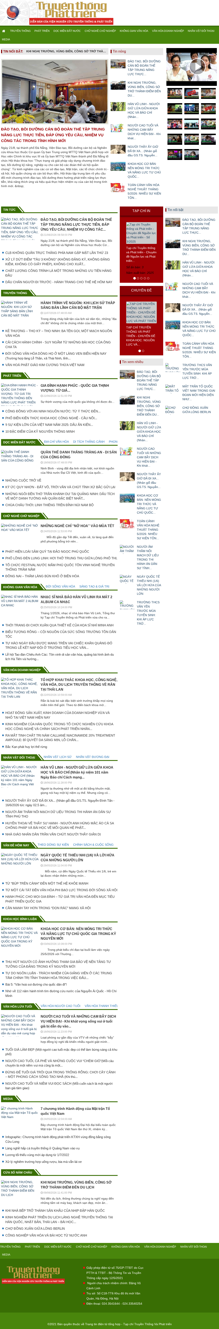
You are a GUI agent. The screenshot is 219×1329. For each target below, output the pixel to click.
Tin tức (9, 209)
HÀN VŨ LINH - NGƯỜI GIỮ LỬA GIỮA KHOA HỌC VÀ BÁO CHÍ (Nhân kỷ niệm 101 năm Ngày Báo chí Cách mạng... (77, 772)
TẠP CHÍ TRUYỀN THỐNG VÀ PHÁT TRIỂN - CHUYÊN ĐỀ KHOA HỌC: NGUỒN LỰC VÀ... (140, 336)
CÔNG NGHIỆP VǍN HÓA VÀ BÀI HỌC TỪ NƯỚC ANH (46, 1235)
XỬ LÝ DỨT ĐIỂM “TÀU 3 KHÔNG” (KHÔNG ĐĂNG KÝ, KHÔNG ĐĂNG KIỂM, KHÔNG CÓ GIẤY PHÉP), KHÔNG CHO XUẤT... (57, 262)
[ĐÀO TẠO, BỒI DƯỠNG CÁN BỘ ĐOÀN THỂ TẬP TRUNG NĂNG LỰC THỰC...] (118, 63)
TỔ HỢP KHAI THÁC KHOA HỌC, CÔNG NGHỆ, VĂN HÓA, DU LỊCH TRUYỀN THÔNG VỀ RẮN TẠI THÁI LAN (79, 685)
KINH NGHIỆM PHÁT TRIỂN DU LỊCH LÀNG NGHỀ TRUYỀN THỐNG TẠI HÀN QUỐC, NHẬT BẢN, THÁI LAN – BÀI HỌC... (59, 1219)
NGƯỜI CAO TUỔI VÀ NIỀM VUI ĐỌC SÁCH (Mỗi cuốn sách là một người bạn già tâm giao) (58, 1086)
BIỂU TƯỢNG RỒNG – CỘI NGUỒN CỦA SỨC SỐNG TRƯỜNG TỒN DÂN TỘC (60, 634)
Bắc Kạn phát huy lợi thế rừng (26, 747)
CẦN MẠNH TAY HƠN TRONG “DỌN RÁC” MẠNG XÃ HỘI (48, 908)
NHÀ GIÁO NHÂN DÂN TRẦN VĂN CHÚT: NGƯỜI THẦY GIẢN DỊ (53, 834)
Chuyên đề (141, 290)
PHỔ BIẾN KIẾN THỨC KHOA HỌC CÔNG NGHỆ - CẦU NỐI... (51, 418)
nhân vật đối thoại (19, 757)
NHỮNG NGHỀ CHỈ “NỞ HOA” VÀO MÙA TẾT (77, 526)
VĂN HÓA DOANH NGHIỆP (168, 30)
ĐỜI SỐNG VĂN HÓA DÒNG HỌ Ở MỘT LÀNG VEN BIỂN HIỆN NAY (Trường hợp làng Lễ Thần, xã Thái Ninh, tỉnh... (56, 356)
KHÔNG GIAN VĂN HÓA (134, 30)
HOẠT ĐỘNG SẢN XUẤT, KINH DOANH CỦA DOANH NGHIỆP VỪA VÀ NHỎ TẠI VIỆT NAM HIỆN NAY (57, 715)
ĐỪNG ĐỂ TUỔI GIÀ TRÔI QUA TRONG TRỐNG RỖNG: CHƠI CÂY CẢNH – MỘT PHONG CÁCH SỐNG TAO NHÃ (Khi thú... (60, 1074)
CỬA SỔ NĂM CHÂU (17, 1172)
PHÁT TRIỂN (42, 30)
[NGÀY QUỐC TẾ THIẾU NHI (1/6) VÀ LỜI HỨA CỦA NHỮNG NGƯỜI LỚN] (127, 579)
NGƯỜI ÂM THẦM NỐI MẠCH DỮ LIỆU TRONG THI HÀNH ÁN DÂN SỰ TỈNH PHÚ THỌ (58, 814)
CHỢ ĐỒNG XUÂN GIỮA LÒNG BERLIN (35, 1228)
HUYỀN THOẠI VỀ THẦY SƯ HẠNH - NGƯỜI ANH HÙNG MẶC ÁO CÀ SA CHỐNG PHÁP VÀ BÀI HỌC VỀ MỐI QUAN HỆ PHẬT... (59, 825)
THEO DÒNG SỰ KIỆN (53, 844)
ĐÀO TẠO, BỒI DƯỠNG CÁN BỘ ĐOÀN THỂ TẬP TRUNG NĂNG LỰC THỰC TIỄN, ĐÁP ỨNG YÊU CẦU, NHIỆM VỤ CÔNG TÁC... (76, 224)
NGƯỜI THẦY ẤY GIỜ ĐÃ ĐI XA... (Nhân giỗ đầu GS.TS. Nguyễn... (143, 151)
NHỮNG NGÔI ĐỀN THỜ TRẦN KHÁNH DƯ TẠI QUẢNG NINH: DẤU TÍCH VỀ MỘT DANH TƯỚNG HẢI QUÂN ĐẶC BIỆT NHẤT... (60, 496)
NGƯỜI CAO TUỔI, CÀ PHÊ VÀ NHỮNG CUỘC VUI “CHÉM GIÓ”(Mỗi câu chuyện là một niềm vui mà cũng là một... (59, 1063)
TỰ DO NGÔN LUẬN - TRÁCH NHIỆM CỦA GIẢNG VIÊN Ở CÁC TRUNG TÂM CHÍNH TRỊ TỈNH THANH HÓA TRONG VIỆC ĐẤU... (58, 975)
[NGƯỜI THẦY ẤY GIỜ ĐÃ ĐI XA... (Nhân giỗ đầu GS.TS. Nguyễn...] (118, 149)
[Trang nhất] (4, 30)
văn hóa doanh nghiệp (22, 670)
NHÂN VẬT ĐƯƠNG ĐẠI (92, 757)
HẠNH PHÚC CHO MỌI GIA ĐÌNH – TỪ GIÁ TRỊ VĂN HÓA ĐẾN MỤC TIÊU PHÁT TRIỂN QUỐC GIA (60, 899)
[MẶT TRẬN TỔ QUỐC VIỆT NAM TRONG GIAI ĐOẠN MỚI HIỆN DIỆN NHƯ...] (172, 388)
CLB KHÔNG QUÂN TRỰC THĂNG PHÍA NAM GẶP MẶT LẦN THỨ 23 (56, 253)
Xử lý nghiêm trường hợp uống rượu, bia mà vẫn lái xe (43, 1161)
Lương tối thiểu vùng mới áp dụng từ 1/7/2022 (37, 1155)
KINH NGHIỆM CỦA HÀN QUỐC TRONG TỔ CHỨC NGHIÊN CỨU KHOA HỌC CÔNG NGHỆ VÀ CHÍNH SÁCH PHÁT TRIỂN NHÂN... (59, 726)
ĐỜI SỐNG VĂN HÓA (60, 586)
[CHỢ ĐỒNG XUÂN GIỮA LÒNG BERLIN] (172, 410)
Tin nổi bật (175, 210)
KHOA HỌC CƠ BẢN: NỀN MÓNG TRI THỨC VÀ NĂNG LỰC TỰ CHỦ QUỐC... (144, 170)
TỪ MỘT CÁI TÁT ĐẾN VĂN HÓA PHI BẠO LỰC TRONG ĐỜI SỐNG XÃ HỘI (61, 890)
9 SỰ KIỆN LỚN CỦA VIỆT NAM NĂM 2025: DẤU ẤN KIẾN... (49, 424)
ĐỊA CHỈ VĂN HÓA (56, 441)
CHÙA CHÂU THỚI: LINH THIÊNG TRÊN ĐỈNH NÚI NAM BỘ (49, 505)
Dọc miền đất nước (19, 442)
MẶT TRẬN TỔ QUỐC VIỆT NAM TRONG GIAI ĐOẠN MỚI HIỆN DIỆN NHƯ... (198, 393)
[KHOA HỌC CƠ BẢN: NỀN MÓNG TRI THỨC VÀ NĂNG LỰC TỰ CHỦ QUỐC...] (118, 166)
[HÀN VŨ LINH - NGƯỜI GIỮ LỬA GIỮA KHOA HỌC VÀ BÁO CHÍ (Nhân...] (118, 106)
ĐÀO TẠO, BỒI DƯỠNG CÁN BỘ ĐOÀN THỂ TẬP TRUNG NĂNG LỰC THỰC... (144, 68)
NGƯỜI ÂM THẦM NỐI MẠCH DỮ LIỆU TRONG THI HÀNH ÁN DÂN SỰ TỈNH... (148, 557)
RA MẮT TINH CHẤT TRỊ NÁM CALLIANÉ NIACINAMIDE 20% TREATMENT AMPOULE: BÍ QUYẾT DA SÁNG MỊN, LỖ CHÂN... (60, 738)
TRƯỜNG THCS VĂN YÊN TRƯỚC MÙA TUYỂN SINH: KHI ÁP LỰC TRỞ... (148, 613)
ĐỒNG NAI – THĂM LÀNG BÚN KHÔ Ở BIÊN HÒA (42, 576)
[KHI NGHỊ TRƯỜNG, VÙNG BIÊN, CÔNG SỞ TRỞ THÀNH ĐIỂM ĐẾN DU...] (118, 85)
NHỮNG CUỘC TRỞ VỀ (23, 480)
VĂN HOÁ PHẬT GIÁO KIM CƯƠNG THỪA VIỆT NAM (44, 365)
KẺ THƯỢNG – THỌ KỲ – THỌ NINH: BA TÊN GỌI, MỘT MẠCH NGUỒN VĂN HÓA (58, 333)
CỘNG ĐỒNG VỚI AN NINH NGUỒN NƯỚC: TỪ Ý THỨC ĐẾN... (53, 411)
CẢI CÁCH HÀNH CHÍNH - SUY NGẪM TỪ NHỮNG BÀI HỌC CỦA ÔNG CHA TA (58, 344)
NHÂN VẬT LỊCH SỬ (58, 757)
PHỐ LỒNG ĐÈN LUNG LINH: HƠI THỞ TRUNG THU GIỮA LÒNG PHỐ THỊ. (61, 558)
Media (8, 1098)
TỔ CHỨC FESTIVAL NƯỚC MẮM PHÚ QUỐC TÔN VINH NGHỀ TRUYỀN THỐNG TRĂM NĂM (60, 567)
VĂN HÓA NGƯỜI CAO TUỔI (60, 1006)
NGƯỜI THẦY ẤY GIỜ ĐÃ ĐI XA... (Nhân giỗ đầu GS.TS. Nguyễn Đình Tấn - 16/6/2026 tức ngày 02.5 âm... (59, 803)
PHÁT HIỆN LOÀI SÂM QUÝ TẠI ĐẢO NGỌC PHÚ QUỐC (47, 551)
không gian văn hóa (20, 587)
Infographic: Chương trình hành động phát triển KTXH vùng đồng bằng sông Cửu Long (58, 1139)
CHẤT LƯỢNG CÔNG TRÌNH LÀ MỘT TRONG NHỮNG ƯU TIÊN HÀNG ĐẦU (58, 273)
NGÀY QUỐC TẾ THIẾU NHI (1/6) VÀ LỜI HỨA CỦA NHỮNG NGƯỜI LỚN (149, 585)
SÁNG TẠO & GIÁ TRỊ (94, 586)
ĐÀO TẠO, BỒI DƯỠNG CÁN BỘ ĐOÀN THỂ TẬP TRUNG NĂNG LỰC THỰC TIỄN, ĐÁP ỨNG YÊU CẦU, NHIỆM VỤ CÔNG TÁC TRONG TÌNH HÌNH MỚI (53, 135)
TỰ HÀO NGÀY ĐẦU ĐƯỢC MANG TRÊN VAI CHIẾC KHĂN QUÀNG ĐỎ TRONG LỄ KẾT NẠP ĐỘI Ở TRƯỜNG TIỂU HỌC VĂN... (58, 645)
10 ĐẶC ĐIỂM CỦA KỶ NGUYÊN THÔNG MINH (40, 431)
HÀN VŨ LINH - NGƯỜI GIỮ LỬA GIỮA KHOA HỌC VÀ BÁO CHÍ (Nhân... (144, 110)
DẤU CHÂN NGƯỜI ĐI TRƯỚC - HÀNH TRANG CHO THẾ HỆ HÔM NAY (58, 282)
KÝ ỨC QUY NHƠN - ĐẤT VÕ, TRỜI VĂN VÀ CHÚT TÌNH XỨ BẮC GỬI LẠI (60, 487)
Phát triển (12, 375)
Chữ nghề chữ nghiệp (21, 516)
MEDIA (6, 39)
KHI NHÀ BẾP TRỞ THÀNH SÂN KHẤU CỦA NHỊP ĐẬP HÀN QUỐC (55, 1210)
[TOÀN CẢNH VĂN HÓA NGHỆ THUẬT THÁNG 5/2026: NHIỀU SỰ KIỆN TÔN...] (118, 187)
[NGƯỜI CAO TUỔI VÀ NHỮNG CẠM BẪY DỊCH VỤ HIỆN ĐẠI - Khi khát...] (118, 127)
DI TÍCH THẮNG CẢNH (89, 441)
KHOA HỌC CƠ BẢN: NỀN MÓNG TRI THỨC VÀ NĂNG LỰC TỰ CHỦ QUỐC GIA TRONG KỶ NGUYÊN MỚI (78, 934)
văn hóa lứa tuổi (17, 1006)
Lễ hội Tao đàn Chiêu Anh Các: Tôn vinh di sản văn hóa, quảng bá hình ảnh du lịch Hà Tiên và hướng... (59, 657)
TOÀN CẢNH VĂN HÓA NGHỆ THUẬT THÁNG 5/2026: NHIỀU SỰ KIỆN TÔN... (144, 191)
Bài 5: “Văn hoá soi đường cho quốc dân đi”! (36, 984)
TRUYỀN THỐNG (20, 30)
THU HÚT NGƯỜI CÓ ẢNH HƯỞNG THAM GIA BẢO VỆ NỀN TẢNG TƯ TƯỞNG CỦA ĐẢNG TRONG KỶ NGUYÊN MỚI (58, 964)
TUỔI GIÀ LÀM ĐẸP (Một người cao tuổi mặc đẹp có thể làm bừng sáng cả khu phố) (61, 1052)
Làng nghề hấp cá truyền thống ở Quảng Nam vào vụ (42, 1148)
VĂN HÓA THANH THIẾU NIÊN (106, 1006)
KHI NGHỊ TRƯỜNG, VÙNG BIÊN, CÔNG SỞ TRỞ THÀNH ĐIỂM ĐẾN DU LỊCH (66, 51)
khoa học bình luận (20, 919)
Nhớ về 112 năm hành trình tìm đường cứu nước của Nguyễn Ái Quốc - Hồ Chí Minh (61, 993)
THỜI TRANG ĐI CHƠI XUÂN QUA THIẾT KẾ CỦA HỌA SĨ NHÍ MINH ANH (59, 625)
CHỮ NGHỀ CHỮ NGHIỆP (100, 30)
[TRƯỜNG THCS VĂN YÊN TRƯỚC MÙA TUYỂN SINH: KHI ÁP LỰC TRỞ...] (127, 604)
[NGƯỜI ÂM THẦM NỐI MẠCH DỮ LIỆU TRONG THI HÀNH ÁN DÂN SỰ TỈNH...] (127, 549)
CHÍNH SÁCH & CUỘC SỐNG (93, 844)
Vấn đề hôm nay (16, 845)
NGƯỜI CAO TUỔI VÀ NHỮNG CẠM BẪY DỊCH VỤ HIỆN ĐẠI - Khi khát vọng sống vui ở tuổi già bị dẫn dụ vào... (78, 1021)
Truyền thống (15, 293)
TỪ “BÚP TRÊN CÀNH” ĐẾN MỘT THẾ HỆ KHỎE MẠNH (46, 883)
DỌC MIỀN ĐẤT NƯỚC (67, 30)
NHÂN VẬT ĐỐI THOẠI (201, 30)
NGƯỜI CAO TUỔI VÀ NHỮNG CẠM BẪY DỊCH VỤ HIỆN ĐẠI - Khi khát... (144, 132)
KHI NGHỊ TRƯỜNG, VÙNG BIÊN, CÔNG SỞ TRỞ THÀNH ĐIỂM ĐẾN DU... (144, 89)
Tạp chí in (141, 211)
